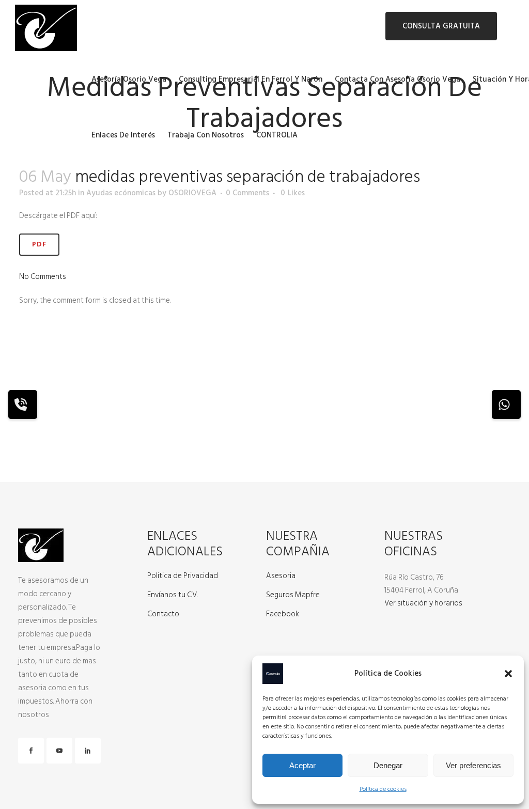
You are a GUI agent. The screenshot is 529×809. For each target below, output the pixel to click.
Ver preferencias (473, 765)
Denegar (388, 765)
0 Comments (247, 192)
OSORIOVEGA (192, 192)
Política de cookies (383, 789)
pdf (39, 244)
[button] (508, 673)
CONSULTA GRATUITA (441, 26)
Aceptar (302, 765)
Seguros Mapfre (293, 595)
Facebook (282, 614)
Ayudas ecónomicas (120, 192)
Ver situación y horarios (423, 603)
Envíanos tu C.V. (172, 595)
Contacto (163, 614)
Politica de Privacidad (182, 576)
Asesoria (280, 576)
